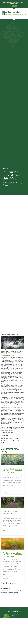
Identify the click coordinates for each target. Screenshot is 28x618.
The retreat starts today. (7, 426)
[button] (14, 20)
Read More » (5, 530)
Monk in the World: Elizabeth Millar (10, 512)
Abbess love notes (12, 184)
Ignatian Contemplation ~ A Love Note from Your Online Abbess (12, 470)
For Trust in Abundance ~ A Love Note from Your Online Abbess (12, 554)
